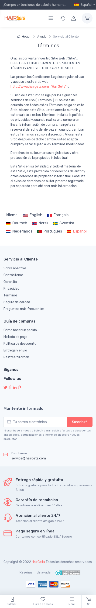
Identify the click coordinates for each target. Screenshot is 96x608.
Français (61, 215)
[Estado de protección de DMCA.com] (67, 572)
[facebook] (10, 388)
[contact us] (63, 18)
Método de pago (15, 337)
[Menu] (51, 18)
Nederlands (22, 231)
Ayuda (42, 36)
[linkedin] (15, 388)
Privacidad (11, 289)
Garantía (10, 282)
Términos (10, 295)
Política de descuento (19, 344)
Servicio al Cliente (66, 36)
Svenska (66, 223)
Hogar (26, 36)
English (36, 215)
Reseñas (26, 572)
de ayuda (44, 572)
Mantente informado (23, 408)
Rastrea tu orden (16, 357)
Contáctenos (13, 275)
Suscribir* (79, 422)
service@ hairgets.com (28, 458)
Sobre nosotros (15, 268)
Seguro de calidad (16, 302)
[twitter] (5, 388)
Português (53, 231)
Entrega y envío (15, 350)
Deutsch (19, 223)
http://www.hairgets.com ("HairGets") (39, 87)
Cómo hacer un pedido (20, 330)
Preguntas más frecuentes (24, 309)
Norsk (43, 223)
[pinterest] (19, 388)
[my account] (73, 18)
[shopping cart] (87, 18)
